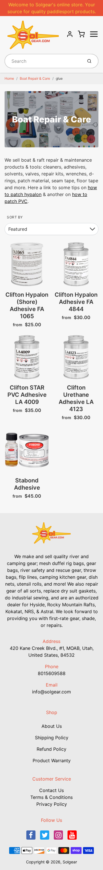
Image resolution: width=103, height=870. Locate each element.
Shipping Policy (51, 737)
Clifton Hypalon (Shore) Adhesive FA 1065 (26, 305)
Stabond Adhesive (27, 484)
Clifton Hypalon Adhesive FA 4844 (76, 301)
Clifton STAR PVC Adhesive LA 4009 (27, 394)
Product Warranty (52, 760)
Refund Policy (51, 749)
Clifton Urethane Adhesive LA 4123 (76, 398)
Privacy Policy (51, 804)
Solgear (70, 861)
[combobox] (43, 61)
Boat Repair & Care (35, 78)
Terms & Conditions (51, 797)
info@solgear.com (51, 692)
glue (59, 78)
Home (9, 78)
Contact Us (51, 790)
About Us (51, 726)
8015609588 (52, 673)
